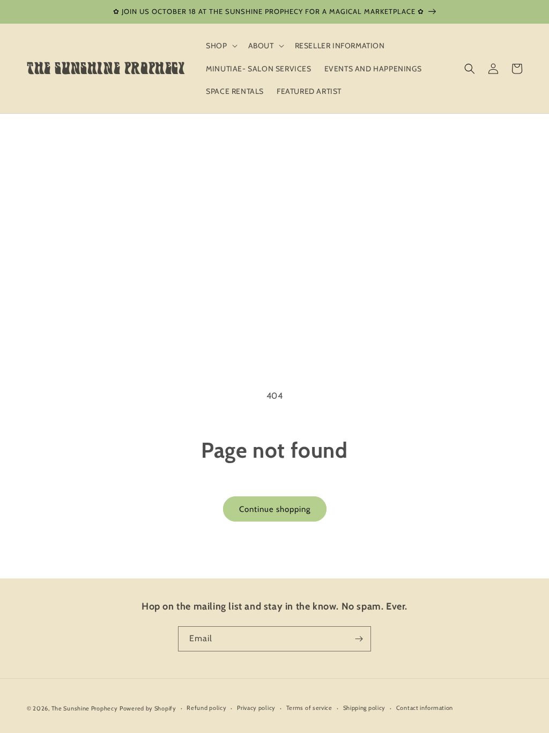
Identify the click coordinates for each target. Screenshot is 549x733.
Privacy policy (256, 708)
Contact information (424, 708)
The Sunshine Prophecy (84, 708)
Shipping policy (364, 708)
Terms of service (309, 708)
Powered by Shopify (148, 708)
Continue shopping (274, 509)
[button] (220, 45)
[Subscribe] (358, 638)
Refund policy (206, 708)
